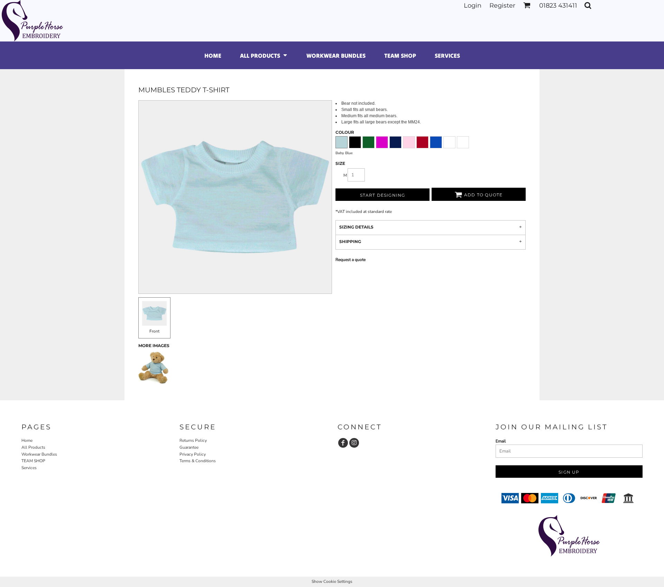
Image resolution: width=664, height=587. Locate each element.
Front (154, 331)
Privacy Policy (192, 454)
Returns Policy (193, 440)
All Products (33, 447)
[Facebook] (343, 443)
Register (502, 5)
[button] (527, 5)
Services (29, 467)
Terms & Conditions (197, 461)
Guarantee (189, 447)
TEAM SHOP (33, 461)
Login (472, 5)
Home (27, 440)
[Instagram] (354, 443)
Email (501, 441)
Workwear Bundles (39, 454)
